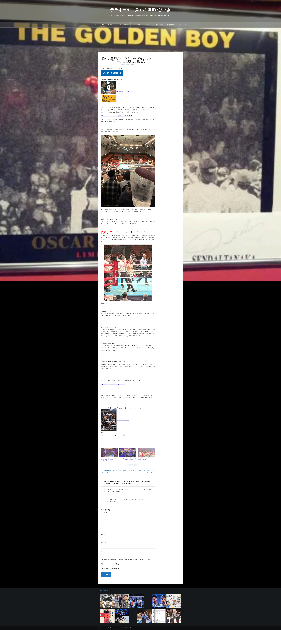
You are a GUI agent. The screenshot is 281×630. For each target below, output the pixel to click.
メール (103, 561)
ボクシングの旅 (159, 25)
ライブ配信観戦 (136, 25)
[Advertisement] (140, 38)
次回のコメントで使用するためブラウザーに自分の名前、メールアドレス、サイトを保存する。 (127, 578)
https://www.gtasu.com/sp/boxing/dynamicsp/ (113, 384)
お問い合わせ (182, 25)
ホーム (97, 25)
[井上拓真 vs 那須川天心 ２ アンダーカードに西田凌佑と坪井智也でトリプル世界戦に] (159, 619)
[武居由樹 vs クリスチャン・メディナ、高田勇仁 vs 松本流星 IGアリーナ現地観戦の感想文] (109, 471)
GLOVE (103, 25)
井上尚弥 (109, 25)
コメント (104, 531)
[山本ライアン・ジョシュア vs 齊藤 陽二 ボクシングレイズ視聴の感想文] (136, 619)
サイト (103, 569)
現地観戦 (126, 25)
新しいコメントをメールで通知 (110, 582)
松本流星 (128, 483)
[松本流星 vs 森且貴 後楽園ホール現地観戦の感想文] (146, 471)
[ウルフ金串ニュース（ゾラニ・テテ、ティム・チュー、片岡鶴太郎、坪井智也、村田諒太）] (122, 619)
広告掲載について (171, 25)
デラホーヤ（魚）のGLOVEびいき (140, 9)
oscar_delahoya (131, 64)
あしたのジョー (147, 25)
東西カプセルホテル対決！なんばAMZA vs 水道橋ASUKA (116, 116)
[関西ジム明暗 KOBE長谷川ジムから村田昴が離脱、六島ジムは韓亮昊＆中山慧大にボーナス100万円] (107, 619)
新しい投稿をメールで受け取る (110, 586)
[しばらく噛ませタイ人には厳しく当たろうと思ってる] (173, 619)
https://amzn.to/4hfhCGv (122, 91)
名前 (103, 552)
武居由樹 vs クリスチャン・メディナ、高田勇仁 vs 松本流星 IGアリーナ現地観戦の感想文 (109, 478)
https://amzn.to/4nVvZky (123, 420)
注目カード (118, 25)
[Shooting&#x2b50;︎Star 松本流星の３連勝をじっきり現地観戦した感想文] (127, 471)
